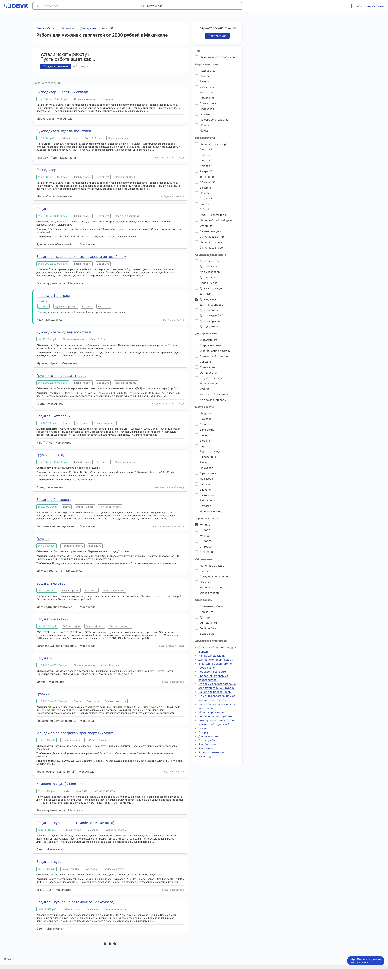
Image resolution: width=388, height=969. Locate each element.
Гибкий (204, 209)
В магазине (207, 429)
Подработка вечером (212, 671)
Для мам (205, 293)
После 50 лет (208, 282)
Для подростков (210, 310)
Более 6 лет (208, 633)
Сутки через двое (211, 242)
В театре (205, 505)
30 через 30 (207, 182)
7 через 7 (206, 171)
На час (204, 130)
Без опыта (206, 611)
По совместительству (214, 119)
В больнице (207, 500)
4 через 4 (206, 160)
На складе (206, 467)
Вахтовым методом (211, 752)
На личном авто (210, 383)
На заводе (206, 478)
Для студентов (209, 261)
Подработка (207, 70)
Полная (204, 76)
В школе (205, 489)
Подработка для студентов (215, 716)
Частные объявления (214, 394)
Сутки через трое (211, 247)
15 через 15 (207, 176)
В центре (206, 446)
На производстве (211, 511)
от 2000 (205, 524)
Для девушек (208, 266)
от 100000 (206, 552)
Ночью (202, 728)
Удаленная (207, 87)
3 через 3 (206, 155)
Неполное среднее (212, 587)
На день (205, 125)
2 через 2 (206, 149)
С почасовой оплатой (214, 356)
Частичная (206, 92)
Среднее (205, 582)
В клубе (205, 484)
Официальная (208, 372)
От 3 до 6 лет (209, 628)
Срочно (205, 389)
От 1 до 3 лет (208, 622)
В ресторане (208, 473)
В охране (206, 418)
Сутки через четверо (213, 144)
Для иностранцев (211, 288)
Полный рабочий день (214, 214)
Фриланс (205, 114)
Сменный (206, 198)
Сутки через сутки (212, 236)
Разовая (205, 81)
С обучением (208, 339)
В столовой (207, 495)
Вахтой (204, 204)
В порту (203, 732)
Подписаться (217, 35)
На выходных (207, 756)
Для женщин (208, 277)
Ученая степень (210, 592)
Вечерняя (206, 187)
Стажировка (208, 103)
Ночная (204, 193)
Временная (207, 97)
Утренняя (206, 225)
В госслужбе (206, 740)
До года (205, 617)
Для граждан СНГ (211, 315)
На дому (205, 413)
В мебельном (207, 744)
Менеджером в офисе (213, 712)
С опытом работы (211, 606)
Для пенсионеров (211, 304)
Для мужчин (208, 299)
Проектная (207, 108)
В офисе (205, 435)
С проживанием (210, 345)
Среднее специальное (214, 576)
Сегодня (205, 361)
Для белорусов (210, 321)
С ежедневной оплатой (215, 350)
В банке (205, 440)
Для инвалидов (210, 272)
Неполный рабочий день (216, 220)
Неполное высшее (212, 565)
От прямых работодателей (217, 57)
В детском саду (210, 451)
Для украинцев (209, 326)
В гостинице (208, 456)
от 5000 (205, 530)
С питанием (207, 367)
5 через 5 (206, 165)
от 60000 (206, 546)
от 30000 (206, 541)
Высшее (205, 571)
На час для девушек (211, 655)
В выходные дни (210, 231)
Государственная (211, 378)
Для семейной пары (213, 399)
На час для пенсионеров (214, 691)
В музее (205, 462)
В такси (205, 424)
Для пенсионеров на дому (215, 659)
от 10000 (205, 535)
